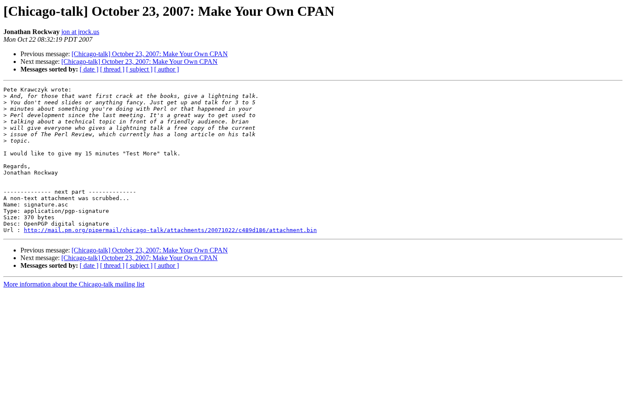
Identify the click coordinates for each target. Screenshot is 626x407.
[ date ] (89, 69)
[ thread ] (112, 69)
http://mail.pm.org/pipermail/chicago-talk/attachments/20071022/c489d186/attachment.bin (170, 230)
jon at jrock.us (80, 31)
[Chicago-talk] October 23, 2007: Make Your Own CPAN (150, 53)
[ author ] (166, 69)
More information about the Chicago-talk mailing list (73, 284)
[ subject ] (139, 69)
